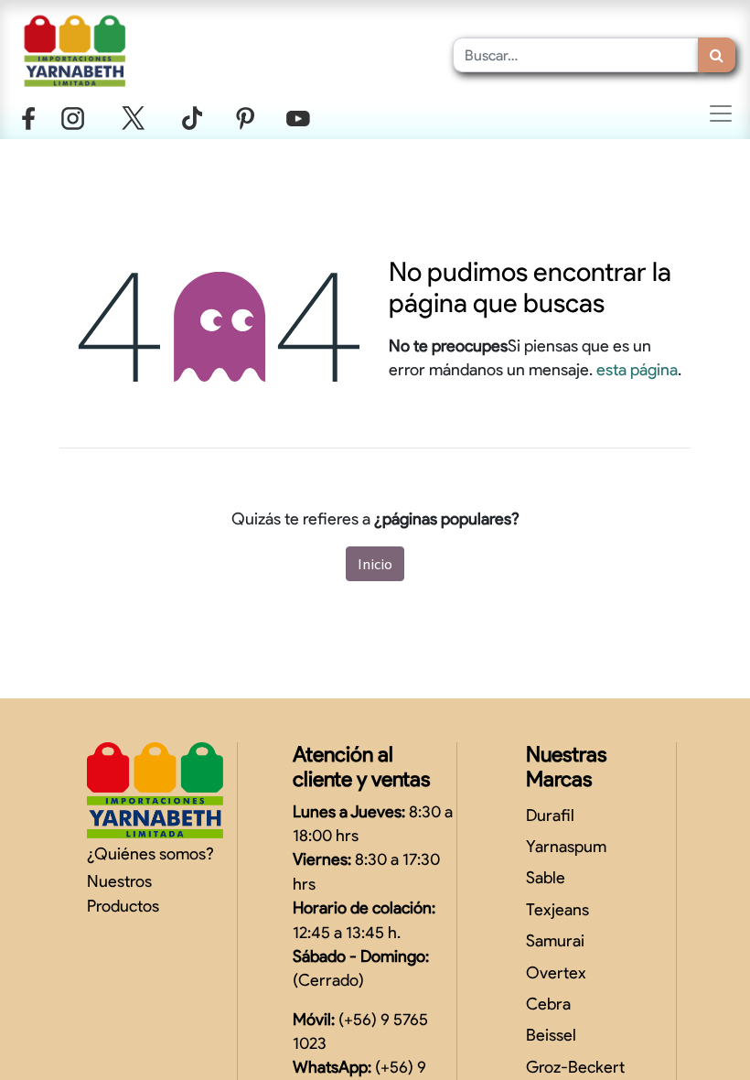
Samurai (555, 940)
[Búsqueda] (716, 55)
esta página (637, 369)
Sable (545, 877)
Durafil (550, 815)
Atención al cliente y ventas (361, 766)
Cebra (548, 1003)
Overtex (556, 972)
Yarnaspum (566, 846)
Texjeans (557, 909)
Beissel (551, 1034)
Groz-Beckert (575, 1066)
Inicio (375, 564)
